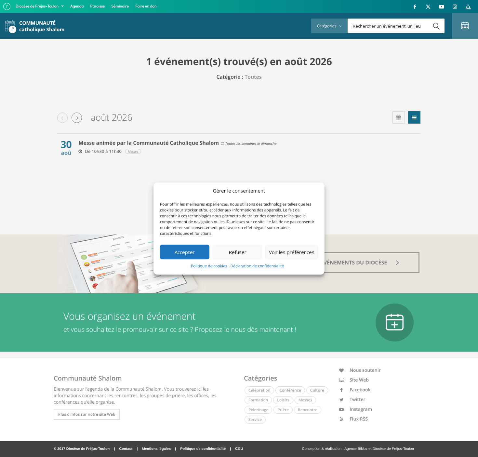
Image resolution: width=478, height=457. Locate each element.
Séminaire (120, 6)
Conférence (290, 390)
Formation (258, 400)
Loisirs (283, 400)
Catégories (327, 26)
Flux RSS (358, 419)
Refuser (237, 252)
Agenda (77, 6)
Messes (305, 400)
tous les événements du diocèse (342, 262)
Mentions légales (156, 449)
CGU (239, 449)
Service (255, 419)
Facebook (360, 390)
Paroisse (97, 6)
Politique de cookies (209, 266)
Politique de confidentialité (203, 449)
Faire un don (145, 6)
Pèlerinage (258, 409)
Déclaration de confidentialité (257, 266)
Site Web (359, 380)
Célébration (259, 390)
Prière (283, 409)
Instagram (360, 409)
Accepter (185, 252)
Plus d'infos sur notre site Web (86, 414)
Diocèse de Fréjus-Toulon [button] (38, 6)
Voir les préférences (291, 252)
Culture (317, 390)
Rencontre (307, 409)
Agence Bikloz (355, 449)
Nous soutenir (365, 370)
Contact (125, 449)
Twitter (357, 400)
